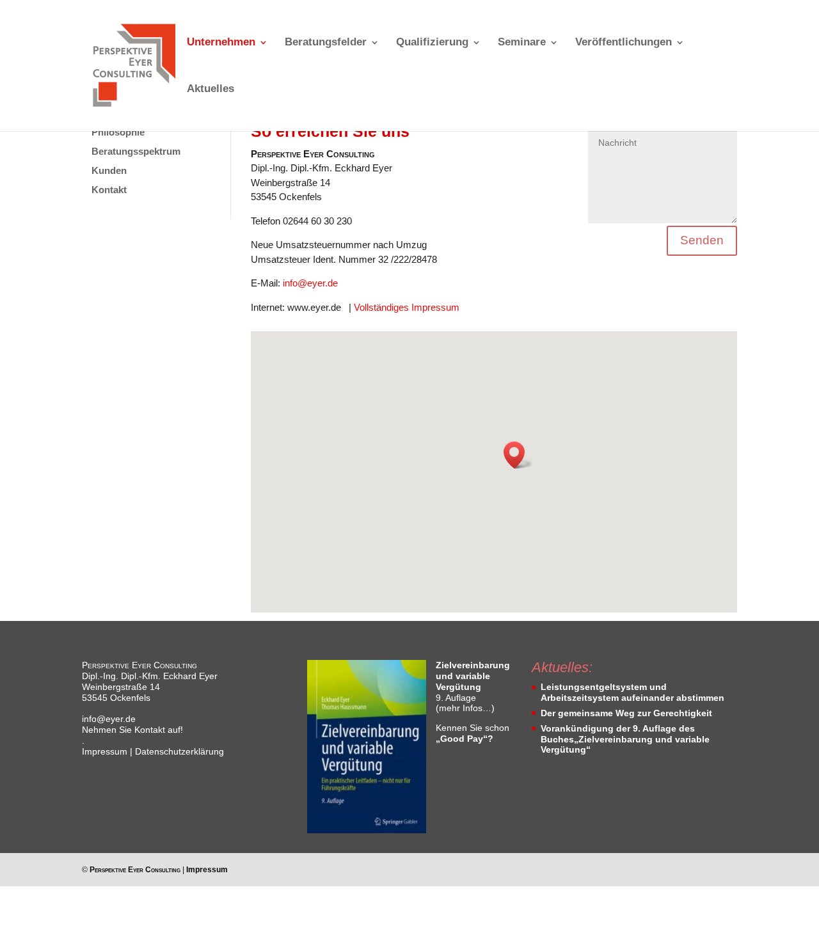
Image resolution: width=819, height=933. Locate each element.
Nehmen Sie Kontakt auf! (132, 730)
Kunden (109, 170)
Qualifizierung (432, 43)
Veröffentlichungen (623, 43)
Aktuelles (210, 89)
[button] (518, 455)
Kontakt (109, 189)
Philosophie (118, 132)
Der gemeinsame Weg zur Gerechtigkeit (626, 713)
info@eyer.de (310, 283)
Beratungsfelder (326, 43)
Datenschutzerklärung (179, 751)
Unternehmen (221, 43)
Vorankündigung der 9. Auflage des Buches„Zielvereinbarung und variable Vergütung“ (625, 739)
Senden (702, 240)
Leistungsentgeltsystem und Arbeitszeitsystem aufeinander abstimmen (632, 692)
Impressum (104, 751)
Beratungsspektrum (135, 151)
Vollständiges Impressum (406, 307)
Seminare (522, 43)
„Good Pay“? (464, 738)
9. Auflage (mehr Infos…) (473, 686)
